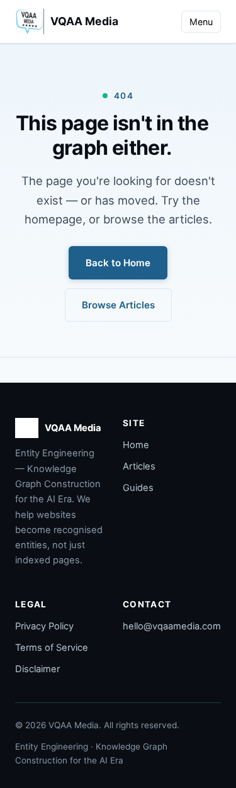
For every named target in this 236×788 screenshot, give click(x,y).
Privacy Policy (44, 626)
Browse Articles (118, 305)
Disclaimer (37, 669)
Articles (139, 466)
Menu (201, 21)
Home (136, 445)
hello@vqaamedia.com (172, 626)
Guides (138, 487)
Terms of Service (51, 647)
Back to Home (118, 263)
